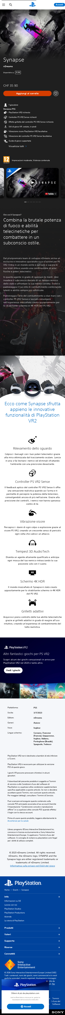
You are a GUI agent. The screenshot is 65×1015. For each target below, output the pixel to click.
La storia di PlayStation (14, 920)
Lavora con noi (10, 904)
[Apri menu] (3, 4)
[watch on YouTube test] (50, 194)
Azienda (8, 916)
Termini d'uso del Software (56, 1001)
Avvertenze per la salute (18, 821)
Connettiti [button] (9, 953)
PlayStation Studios (12, 908)
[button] (32, 182)
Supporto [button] (9, 940)
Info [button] (6, 896)
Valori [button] (7, 934)
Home (7, 889)
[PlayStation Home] (32, 4)
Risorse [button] (8, 947)
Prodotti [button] (8, 927)
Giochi (15, 889)
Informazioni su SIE (12, 901)
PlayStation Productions (14, 912)
